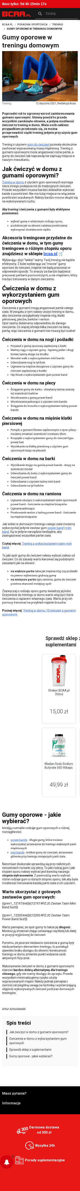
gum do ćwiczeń (38, 144)
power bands (19, 840)
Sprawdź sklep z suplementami (30, 1049)
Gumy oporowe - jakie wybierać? (30, 1056)
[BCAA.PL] (16, 13)
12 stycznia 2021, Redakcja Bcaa (56, 103)
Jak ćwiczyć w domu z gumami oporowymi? (38, 1032)
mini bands (17, 852)
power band (56, 528)
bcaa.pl (50, 253)
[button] (57, 14)
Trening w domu (13, 182)
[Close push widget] (13, 1156)
